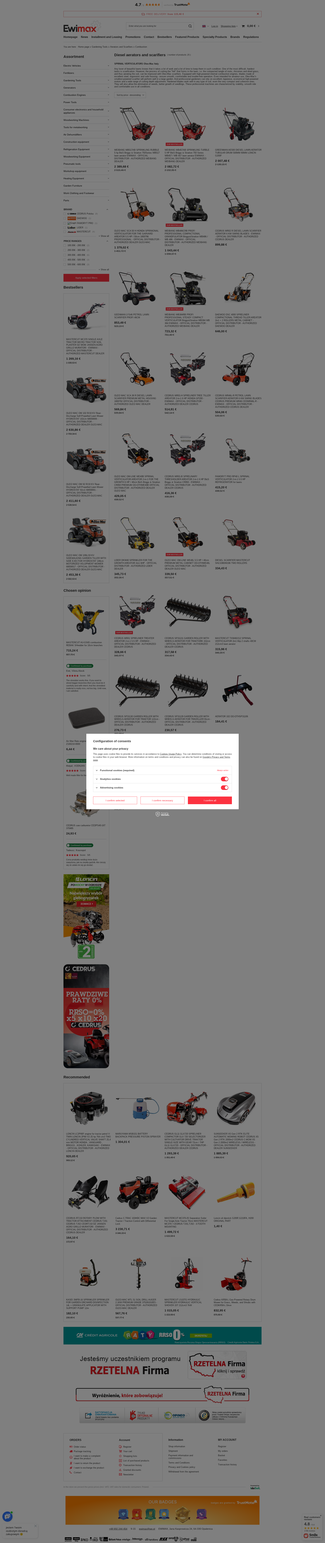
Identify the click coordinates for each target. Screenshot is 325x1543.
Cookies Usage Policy (170, 754)
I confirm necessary (162, 800)
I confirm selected (115, 800)
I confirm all (210, 800)
